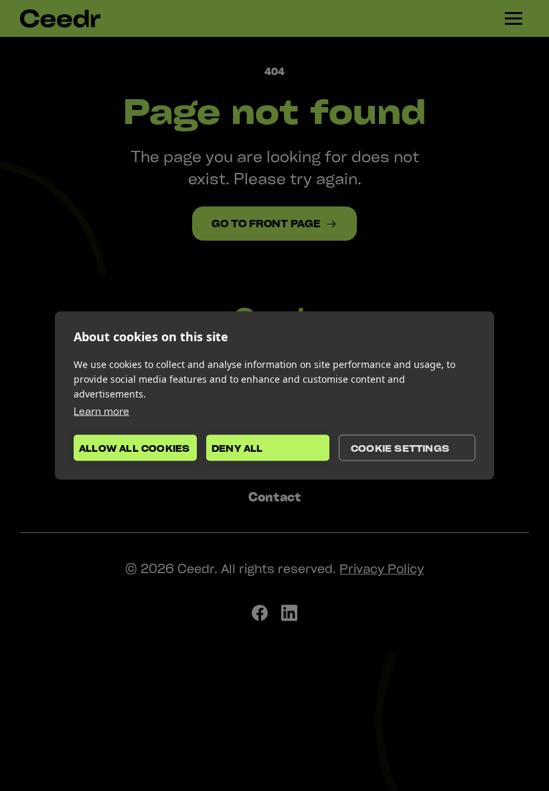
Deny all (237, 448)
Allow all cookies (134, 448)
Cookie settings (400, 448)
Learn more (101, 411)
